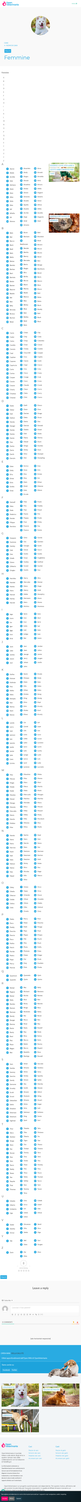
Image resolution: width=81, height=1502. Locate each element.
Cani (6, 43)
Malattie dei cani (35, 1456)
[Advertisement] (64, 197)
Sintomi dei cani (34, 1453)
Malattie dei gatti (62, 1456)
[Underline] (18, 1314)
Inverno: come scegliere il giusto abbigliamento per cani (62, 170)
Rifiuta (12, 1498)
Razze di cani (33, 1450)
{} (39, 1314)
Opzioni (18, 1498)
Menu (74, 3)
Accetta (4, 1498)
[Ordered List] (24, 1314)
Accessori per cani (35, 1458)
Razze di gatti (61, 1450)
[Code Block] (33, 1314)
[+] (42, 1314)
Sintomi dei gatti (62, 1453)
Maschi (7, 51)
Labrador (7, 1415)
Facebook (6, 1370)
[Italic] (15, 1314)
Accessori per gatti (62, 1458)
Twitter (14, 1370)
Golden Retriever (51, 1390)
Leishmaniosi (8, 1387)
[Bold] (12, 1314)
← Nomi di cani (10, 45)
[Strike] (21, 1314)
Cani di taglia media (50, 1385)
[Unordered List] (27, 1314)
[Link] (36, 1314)
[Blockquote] (30, 1314)
